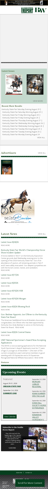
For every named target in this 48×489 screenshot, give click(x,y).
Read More (5, 245)
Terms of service (4, 482)
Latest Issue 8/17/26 (10, 274)
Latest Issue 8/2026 (9, 282)
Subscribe (12, 448)
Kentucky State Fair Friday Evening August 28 (20, 117)
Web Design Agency (5, 486)
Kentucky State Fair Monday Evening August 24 (21, 134)
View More (38, 101)
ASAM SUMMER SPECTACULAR (38, 394)
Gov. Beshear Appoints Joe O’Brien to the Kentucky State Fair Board (24, 315)
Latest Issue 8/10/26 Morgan (13, 298)
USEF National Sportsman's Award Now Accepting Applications (23, 341)
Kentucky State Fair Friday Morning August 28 (20, 114)
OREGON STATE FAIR (12, 386)
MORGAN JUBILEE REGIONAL (36, 384)
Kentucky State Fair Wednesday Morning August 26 (22, 123)
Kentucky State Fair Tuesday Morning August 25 (21, 128)
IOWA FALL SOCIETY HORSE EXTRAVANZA (39, 405)
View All (41, 137)
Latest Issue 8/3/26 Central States (16, 332)
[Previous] (6, 37)
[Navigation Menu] (1, 9)
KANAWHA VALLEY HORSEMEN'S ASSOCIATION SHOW (38, 419)
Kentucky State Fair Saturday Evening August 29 (21, 109)
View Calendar (10, 416)
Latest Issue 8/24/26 (10, 241)
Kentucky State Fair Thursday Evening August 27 (21, 120)
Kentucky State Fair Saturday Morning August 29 (21, 112)
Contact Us (28, 472)
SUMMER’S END (10, 393)
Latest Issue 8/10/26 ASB (12, 290)
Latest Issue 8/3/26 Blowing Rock (15, 306)
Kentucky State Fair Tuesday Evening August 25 (21, 131)
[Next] (41, 37)
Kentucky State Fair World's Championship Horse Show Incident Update (23, 251)
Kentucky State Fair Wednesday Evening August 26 (22, 126)
